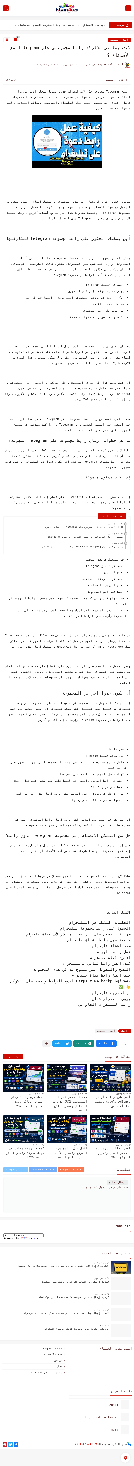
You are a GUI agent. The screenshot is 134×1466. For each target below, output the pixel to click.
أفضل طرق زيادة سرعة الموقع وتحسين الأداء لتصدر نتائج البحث (70, 1153)
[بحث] (6, 8)
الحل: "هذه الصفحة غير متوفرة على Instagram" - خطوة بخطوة (84, 527)
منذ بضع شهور (115, 523)
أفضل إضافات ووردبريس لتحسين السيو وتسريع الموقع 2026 (113, 1153)
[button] (106, 1043)
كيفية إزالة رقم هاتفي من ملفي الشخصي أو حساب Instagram (85, 536)
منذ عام (103, 1325)
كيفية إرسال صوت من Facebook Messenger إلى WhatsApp (74, 1297)
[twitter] (10, 1444)
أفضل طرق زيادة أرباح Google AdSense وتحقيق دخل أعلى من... (112, 1101)
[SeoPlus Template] (129, 1444)
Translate (34, 1238)
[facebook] (16, 1444)
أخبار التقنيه (119, 40)
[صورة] (121, 1267)
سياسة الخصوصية (52, 1348)
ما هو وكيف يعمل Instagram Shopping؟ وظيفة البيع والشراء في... (80, 546)
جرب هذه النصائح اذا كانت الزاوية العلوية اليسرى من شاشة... (60, 25)
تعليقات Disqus (16, 1169)
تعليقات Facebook (43, 1169)
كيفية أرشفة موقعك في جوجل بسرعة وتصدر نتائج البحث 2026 (25, 1153)
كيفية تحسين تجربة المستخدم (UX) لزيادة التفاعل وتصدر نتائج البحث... (69, 1103)
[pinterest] (5, 1444)
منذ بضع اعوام (100, 1262)
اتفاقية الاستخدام (53, 1354)
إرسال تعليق (117, 1182)
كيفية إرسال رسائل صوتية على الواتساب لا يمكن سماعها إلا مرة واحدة (65, 1313)
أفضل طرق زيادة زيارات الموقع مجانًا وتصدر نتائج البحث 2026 (26, 1101)
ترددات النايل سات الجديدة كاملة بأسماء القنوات (76, 1328)
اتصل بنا (58, 1366)
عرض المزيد (13, 1056)
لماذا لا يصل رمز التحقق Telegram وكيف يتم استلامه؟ (75, 1281)
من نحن (58, 1360)
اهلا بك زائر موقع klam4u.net (46, 1372)
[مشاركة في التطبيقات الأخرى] (46, 1043)
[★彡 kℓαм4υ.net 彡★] (67, 8)
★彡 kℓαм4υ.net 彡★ (87, 1443)
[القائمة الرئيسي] (128, 8)
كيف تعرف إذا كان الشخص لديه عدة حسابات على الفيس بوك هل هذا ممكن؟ (63, 1266)
